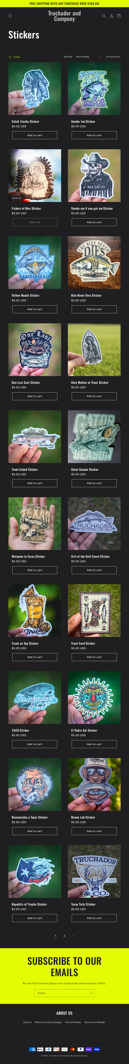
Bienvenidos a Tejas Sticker (30, 817)
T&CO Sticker (20, 730)
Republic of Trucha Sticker (29, 904)
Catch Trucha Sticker (25, 121)
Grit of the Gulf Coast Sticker (90, 556)
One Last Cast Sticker (26, 382)
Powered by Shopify (79, 1056)
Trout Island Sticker (25, 469)
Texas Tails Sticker (83, 904)
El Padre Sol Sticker (84, 730)
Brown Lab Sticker (83, 817)
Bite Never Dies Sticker (86, 295)
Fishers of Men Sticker (26, 208)
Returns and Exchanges (48, 1022)
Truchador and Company (59, 1056)
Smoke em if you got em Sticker (92, 208)
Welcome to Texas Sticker (28, 556)
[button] (10, 15)
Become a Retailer (95, 1022)
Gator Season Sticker (85, 469)
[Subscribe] (91, 993)
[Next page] (73, 935)
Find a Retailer (73, 1022)
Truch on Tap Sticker (25, 643)
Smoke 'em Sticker (83, 121)
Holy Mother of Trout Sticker (90, 382)
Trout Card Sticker (83, 643)
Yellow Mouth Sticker (25, 295)
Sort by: (68, 56)
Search (27, 1022)
